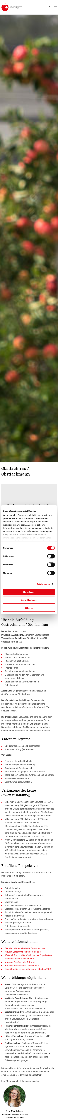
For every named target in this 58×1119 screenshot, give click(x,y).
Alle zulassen (29, 592)
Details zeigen (43, 584)
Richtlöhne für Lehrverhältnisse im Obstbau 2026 (28, 969)
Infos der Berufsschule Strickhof (20, 962)
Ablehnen (29, 608)
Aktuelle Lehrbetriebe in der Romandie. (23, 952)
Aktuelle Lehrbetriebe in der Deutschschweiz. (26, 948)
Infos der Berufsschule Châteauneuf (22, 965)
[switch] (51, 556)
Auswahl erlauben (29, 600)
